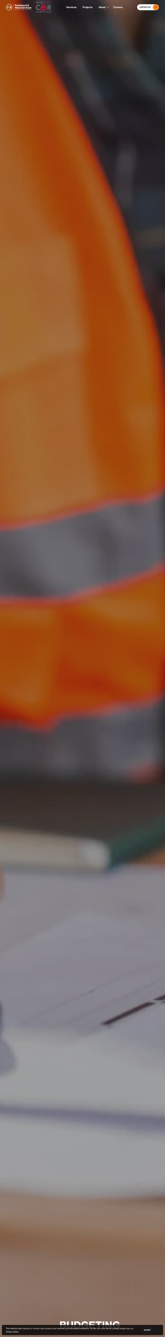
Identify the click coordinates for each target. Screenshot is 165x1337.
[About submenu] (106, 7)
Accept (147, 1330)
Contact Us (145, 7)
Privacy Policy (12, 1331)
